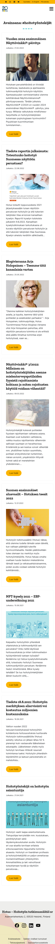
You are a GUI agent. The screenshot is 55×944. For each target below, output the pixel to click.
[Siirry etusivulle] (24, 9)
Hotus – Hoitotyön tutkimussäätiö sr (27, 912)
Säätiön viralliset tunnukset (35, 939)
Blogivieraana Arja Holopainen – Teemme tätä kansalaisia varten (26, 265)
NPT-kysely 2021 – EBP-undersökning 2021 (23, 598)
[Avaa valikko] (51, 9)
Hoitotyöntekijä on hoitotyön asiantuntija (27, 788)
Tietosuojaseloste (17, 943)
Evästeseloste (14, 939)
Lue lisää (13, 134)
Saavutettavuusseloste (38, 943)
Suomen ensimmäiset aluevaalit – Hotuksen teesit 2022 (27, 494)
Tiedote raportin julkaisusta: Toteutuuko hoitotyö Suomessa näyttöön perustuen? (27, 157)
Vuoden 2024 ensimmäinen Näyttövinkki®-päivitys (26, 41)
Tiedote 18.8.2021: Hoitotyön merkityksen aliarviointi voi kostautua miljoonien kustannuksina (27, 708)
